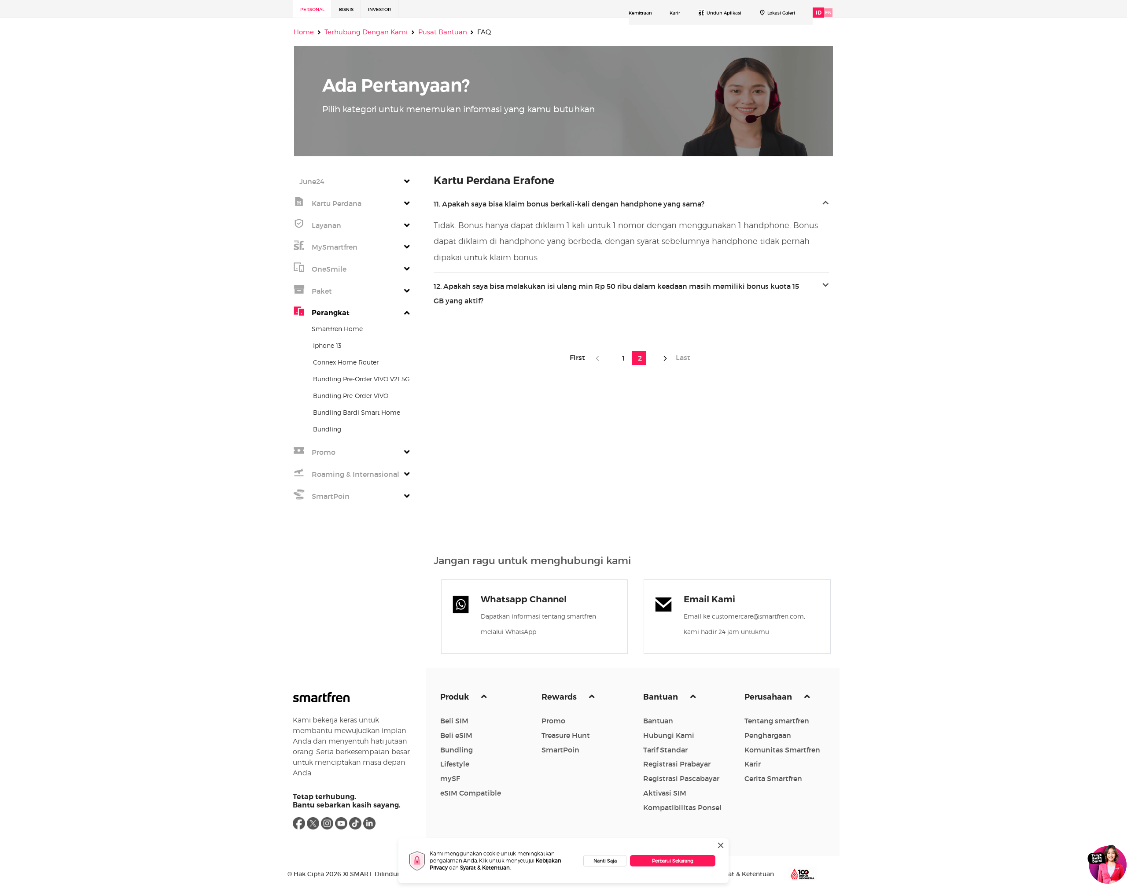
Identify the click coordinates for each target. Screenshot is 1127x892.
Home (304, 32)
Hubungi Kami (668, 735)
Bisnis (346, 9)
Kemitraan (640, 13)
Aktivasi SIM (664, 793)
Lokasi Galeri (781, 13)
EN (828, 12)
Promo (553, 720)
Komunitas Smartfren (782, 749)
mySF (450, 778)
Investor (379, 9)
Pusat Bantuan (442, 32)
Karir (675, 13)
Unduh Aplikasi (724, 13)
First (580, 357)
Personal (312, 9)
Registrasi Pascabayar (681, 778)
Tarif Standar (665, 749)
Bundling (456, 749)
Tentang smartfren (776, 720)
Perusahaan (769, 697)
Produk (455, 697)
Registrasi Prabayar (677, 763)
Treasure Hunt (565, 735)
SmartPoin (560, 749)
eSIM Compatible (470, 793)
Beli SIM (454, 720)
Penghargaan (767, 735)
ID (818, 12)
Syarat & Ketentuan (485, 867)
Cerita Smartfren (773, 778)
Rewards (559, 697)
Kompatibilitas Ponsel (682, 807)
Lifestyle (454, 763)
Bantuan (661, 697)
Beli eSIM (456, 735)
